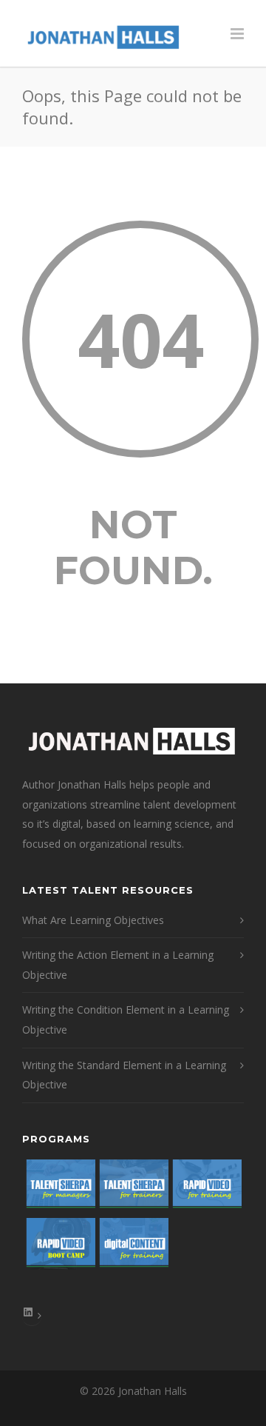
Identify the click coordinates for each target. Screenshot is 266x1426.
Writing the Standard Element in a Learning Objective (124, 1075)
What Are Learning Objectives (93, 920)
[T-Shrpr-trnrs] (131, 1188)
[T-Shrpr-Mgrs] (58, 1188)
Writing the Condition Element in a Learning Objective (125, 1019)
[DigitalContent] (131, 1247)
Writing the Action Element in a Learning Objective (118, 965)
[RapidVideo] (205, 1188)
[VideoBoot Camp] (58, 1247)
